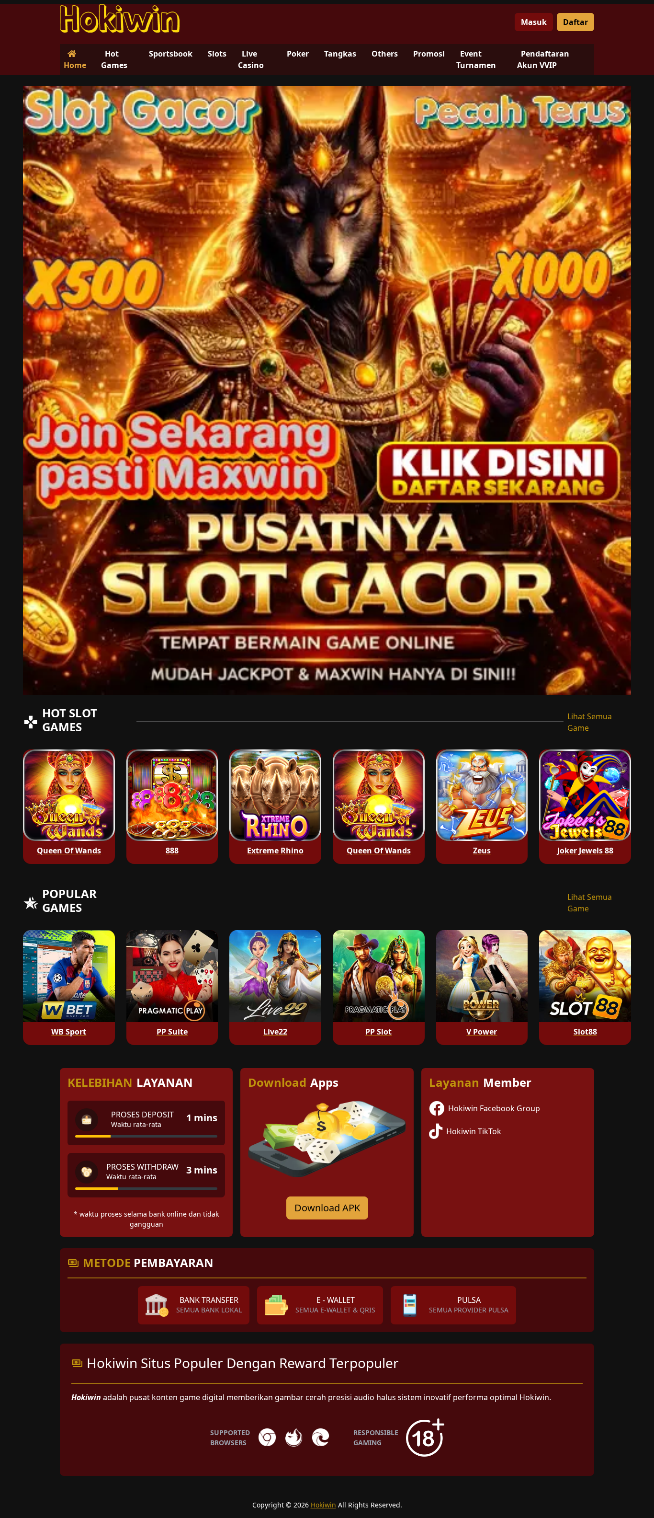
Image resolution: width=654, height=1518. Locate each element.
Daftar (575, 22)
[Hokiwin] (120, 18)
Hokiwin (323, 1504)
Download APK (327, 1207)
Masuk (534, 22)
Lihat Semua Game (589, 722)
